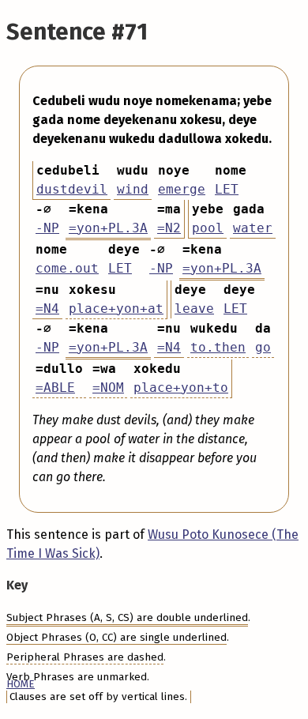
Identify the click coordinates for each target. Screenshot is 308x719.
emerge (181, 189)
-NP (47, 227)
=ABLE (55, 387)
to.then (218, 347)
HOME (20, 684)
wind (132, 189)
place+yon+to (180, 387)
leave (194, 308)
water (252, 227)
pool (207, 227)
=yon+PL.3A (108, 227)
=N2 (169, 227)
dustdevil (71, 189)
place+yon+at (116, 308)
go (263, 347)
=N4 (47, 308)
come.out (67, 268)
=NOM (108, 387)
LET (227, 189)
